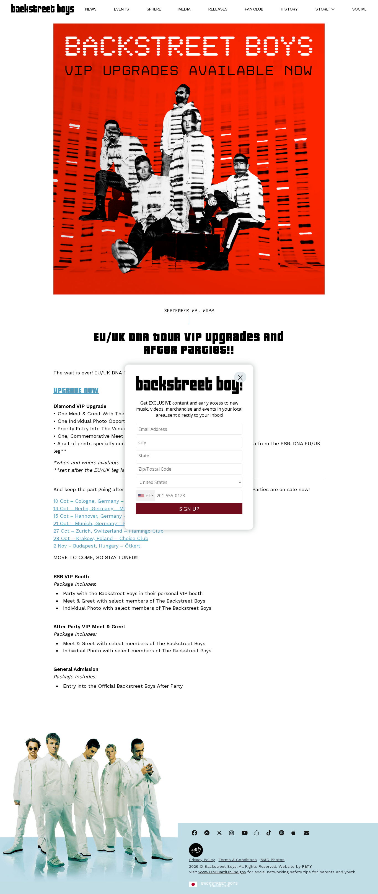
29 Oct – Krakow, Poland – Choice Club (100, 538)
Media (184, 9)
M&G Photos (272, 859)
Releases (217, 9)
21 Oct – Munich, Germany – (88, 523)
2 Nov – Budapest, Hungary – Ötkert (96, 546)
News (91, 9)
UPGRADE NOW (76, 389)
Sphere (154, 9)
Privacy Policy (202, 859)
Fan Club (254, 9)
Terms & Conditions (238, 859)
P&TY (307, 866)
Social (359, 9)
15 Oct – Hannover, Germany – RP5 (95, 516)
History (289, 9)
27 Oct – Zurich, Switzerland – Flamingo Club (108, 531)
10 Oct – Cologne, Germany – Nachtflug (101, 501)
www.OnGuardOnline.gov (222, 872)
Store (321, 9)
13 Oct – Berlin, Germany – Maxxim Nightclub (108, 508)
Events (121, 9)
